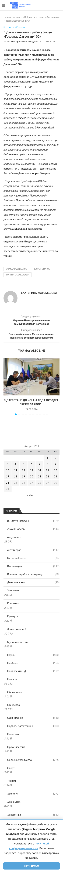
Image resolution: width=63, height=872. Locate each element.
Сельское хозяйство (33, 759)
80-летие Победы (33, 520)
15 (47, 470)
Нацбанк (33, 663)
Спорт (11, 768)
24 (7, 482)
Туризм (11, 780)
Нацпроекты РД (33, 671)
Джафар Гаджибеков (16, 269)
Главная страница (13, 17)
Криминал (13, 603)
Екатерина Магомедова (24, 41)
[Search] (59, 5)
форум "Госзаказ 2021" (17, 275)
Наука (33, 654)
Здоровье (13, 590)
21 (39, 476)
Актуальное (14, 537)
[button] (6, 386)
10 (7, 470)
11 (15, 470)
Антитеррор (33, 549)
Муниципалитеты (17, 642)
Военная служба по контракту (33, 574)
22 (47, 476)
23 (55, 476)
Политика (13, 734)
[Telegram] (50, 5)
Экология (33, 793)
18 (15, 476)
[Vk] (47, 5)
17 (7, 476)
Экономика (13, 801)
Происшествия (16, 746)
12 (23, 470)
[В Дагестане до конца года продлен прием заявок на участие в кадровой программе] (31, 376)
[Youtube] (43, 5)
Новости (12, 679)
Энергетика (33, 814)
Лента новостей (16, 629)
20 (31, 476)
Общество (13, 704)
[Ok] (54, 5)
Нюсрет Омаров (41, 269)
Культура (12, 616)
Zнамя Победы (33, 528)
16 (55, 470)
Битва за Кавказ (33, 558)
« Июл (30, 495)
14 (39, 470)
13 (31, 470)
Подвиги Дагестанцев (33, 725)
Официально (33, 717)
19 (23, 476)
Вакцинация (33, 566)
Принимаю (31, 865)
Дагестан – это (33, 582)
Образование (15, 692)
